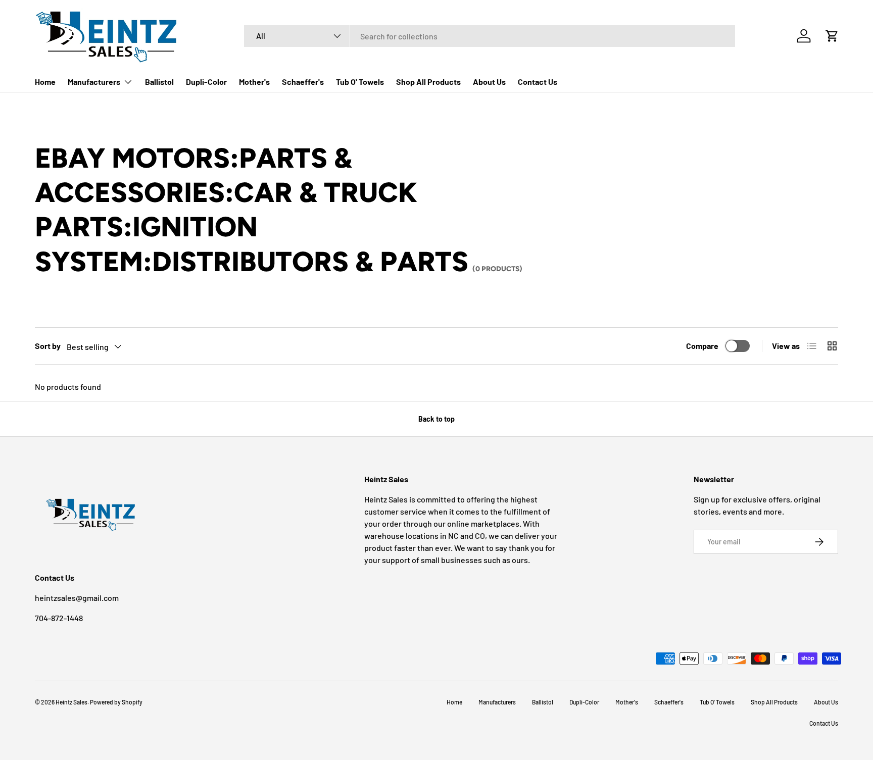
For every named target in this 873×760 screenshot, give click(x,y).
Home (45, 81)
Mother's (254, 81)
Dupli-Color (206, 81)
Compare (702, 345)
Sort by (48, 345)
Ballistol (159, 81)
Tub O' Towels (360, 81)
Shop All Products (428, 81)
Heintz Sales (71, 701)
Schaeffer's (303, 81)
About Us (489, 81)
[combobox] (489, 36)
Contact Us (537, 81)
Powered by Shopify (116, 701)
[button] (832, 36)
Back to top (436, 419)
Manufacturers (94, 81)
